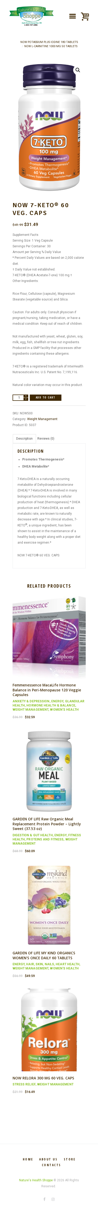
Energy (57, 701)
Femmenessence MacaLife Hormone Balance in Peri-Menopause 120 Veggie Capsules (47, 690)
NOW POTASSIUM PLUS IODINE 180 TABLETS (49, 42)
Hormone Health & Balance (50, 705)
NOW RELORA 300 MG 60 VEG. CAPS (43, 1077)
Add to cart (45, 397)
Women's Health (64, 709)
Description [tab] (24, 438)
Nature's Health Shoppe (36, 1180)
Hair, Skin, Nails (40, 964)
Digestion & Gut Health (33, 835)
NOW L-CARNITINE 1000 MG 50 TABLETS (50, 46)
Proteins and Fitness (45, 839)
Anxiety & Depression (31, 701)
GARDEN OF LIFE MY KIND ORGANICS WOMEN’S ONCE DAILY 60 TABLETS (44, 955)
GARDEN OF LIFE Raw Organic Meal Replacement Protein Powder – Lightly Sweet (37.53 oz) (47, 823)
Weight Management (42, 419)
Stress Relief (24, 1084)
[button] (78, 70)
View (48, 633)
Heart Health (67, 964)
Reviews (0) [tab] (45, 438)
